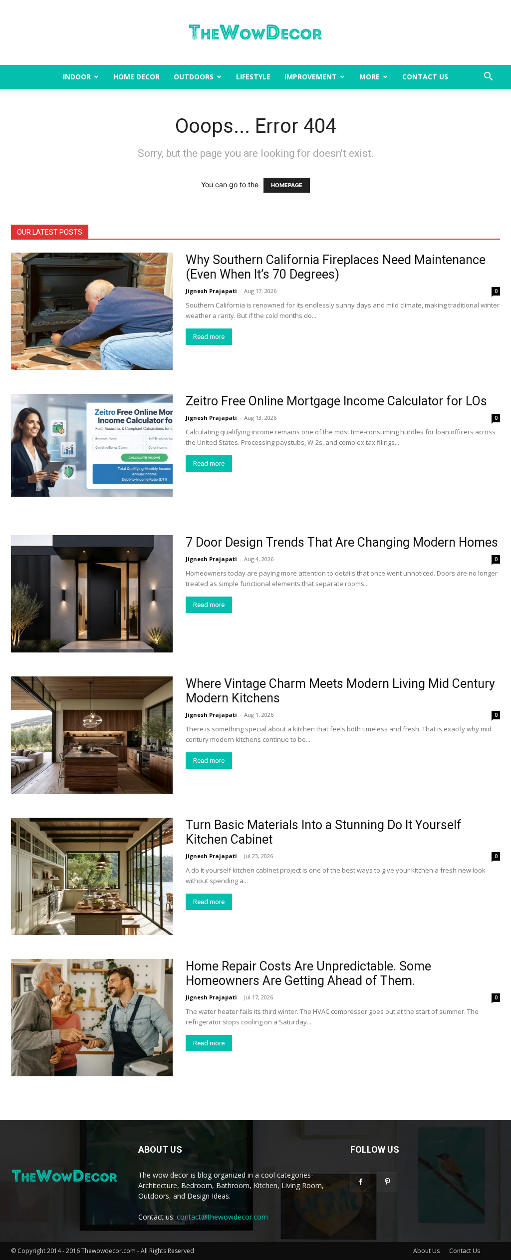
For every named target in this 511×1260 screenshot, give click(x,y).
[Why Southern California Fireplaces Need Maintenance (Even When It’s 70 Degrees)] (92, 311)
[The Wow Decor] (255, 32)
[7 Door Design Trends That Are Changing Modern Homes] (92, 593)
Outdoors (194, 76)
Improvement (310, 76)
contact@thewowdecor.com (222, 1217)
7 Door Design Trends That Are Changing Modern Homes (342, 542)
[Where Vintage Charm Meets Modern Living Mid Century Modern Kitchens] (92, 735)
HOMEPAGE (286, 185)
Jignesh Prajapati (211, 291)
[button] (488, 77)
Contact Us (425, 76)
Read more (209, 336)
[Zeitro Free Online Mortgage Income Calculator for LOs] (92, 445)
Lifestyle (253, 76)
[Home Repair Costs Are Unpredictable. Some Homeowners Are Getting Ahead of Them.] (92, 1017)
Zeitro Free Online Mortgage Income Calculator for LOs (336, 401)
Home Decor (136, 76)
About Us (426, 1251)
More (369, 76)
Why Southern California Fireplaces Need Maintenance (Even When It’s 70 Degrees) (336, 267)
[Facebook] (360, 1182)
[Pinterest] (387, 1182)
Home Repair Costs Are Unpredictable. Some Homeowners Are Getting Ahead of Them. (308, 973)
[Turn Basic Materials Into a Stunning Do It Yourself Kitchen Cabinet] (92, 876)
